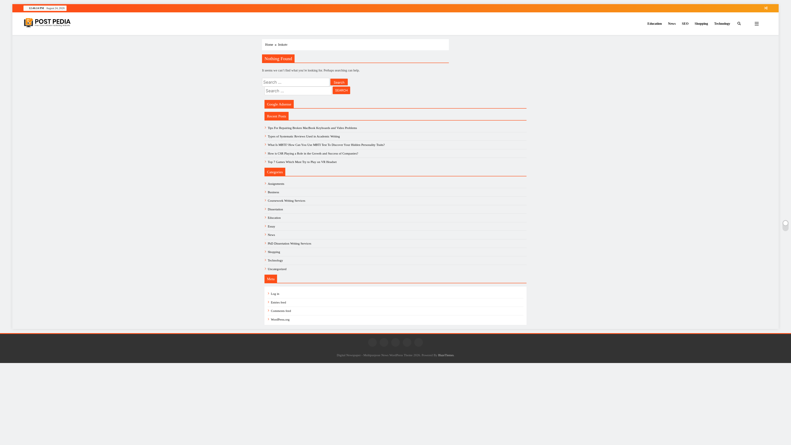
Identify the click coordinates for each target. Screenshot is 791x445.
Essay (271, 226)
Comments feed (281, 311)
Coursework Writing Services (286, 200)
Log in (275, 293)
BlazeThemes (446, 355)
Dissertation (275, 209)
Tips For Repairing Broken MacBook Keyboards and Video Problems (312, 128)
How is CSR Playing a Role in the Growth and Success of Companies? (313, 153)
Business (273, 192)
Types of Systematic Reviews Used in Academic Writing (304, 136)
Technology (722, 23)
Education (654, 23)
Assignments (276, 183)
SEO (685, 23)
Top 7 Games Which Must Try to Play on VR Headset (302, 162)
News (672, 23)
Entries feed (278, 302)
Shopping (701, 23)
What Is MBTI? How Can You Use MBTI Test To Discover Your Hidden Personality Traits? (327, 144)
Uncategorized (277, 269)
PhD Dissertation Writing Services (289, 243)
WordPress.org (280, 319)
